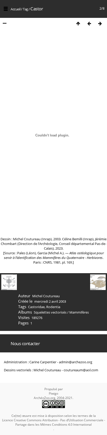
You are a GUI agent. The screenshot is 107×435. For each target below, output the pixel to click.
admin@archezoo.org (75, 362)
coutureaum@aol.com (81, 370)
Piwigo (53, 393)
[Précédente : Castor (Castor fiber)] (89, 23)
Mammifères (79, 312)
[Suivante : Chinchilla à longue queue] (100, 23)
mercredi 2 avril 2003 (50, 301)
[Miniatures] (78, 23)
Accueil (16, 9)
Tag (25, 9)
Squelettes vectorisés (50, 312)
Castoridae (36, 306)
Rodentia (53, 306)
